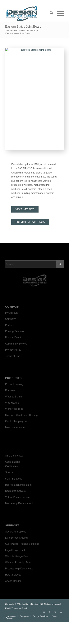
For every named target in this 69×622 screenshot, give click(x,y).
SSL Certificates (14, 455)
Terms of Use (12, 356)
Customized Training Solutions (22, 543)
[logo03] (28, 13)
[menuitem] (49, 13)
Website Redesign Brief (18, 562)
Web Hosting (12, 402)
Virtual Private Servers (17, 497)
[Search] (49, 13)
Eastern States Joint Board (23, 26)
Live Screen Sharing (16, 537)
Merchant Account (15, 427)
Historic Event (13, 337)
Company (10, 318)
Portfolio (9, 325)
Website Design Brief (17, 556)
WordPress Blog (14, 408)
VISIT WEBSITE (25, 209)
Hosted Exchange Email (18, 484)
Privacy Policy (13, 349)
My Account (11, 312)
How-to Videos (13, 574)
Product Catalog (14, 384)
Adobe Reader (13, 581)
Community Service (16, 343)
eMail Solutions (13, 478)
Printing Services (14, 331)
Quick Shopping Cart (16, 421)
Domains (10, 390)
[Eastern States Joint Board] (34, 99)
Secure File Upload (15, 531)
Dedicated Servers (15, 490)
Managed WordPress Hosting (21, 415)
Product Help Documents (19, 568)
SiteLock (10, 472)
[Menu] (58, 13)
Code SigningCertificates (12, 464)
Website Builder (14, 396)
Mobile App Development (19, 503)
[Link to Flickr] (61, 612)
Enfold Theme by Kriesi (16, 608)
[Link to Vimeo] (55, 612)
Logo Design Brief (15, 550)
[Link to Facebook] (49, 612)
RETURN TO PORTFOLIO (30, 221)
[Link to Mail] (44, 612)
